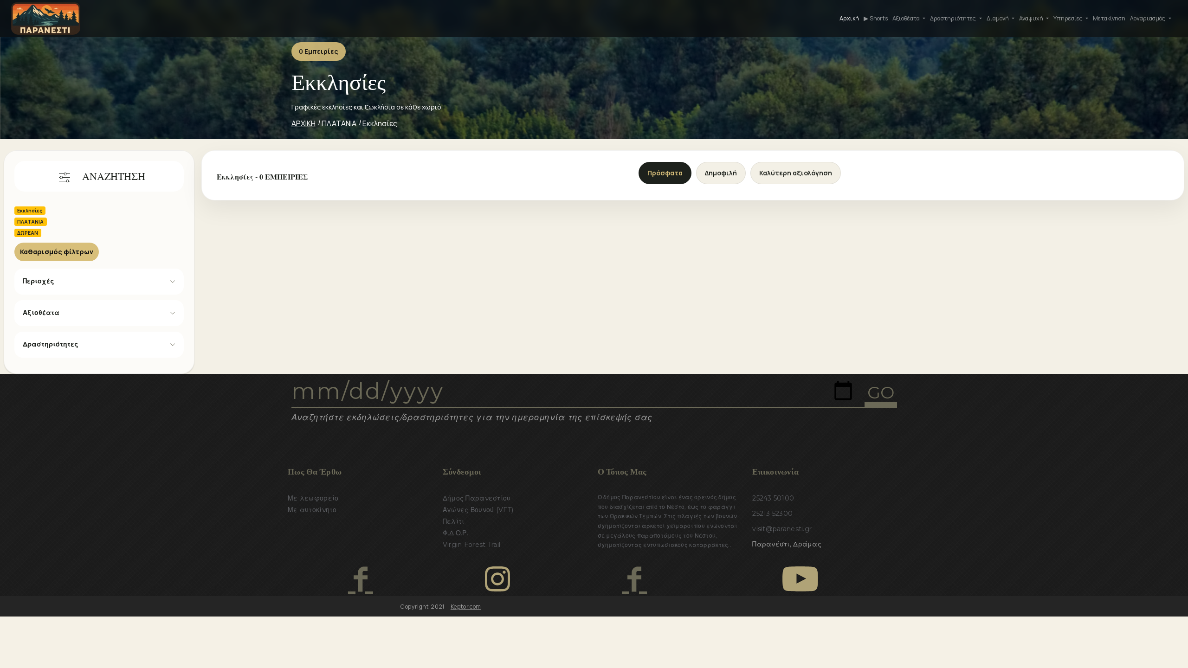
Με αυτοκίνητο (312, 510)
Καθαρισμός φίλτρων (56, 251)
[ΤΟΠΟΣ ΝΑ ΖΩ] (634, 578)
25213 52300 (772, 513)
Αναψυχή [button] (1032, 18)
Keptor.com (466, 606)
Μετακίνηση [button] (1109, 18)
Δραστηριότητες (50, 344)
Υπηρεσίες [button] (1068, 18)
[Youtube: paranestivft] (800, 578)
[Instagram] (497, 578)
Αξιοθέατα (41, 312)
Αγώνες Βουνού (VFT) (478, 510)
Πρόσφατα (665, 172)
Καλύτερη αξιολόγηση (795, 172)
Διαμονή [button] (998, 18)
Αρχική (849, 18)
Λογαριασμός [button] (1148, 18)
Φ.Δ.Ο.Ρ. (455, 533)
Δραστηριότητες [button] (953, 18)
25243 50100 (773, 498)
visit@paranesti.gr (782, 529)
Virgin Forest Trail (471, 544)
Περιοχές (38, 281)
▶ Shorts (876, 18)
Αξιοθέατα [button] (906, 18)
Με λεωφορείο (313, 498)
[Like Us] (360, 578)
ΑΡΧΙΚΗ (303, 123)
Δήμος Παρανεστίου (477, 498)
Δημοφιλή (721, 172)
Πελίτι (454, 521)
